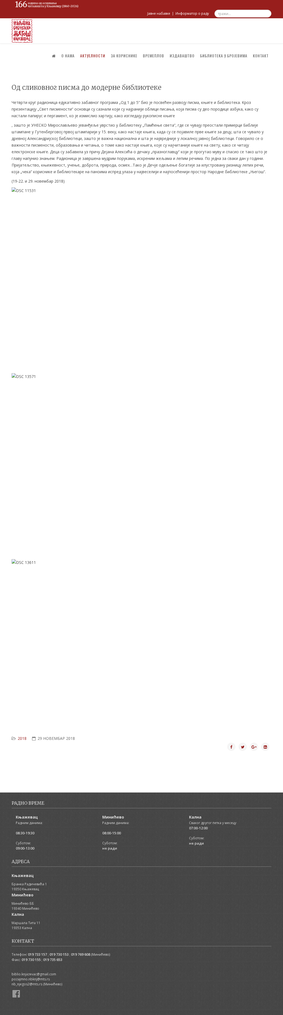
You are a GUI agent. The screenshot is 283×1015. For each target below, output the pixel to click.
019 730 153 (59, 954)
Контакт (261, 55)
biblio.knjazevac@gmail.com (34, 974)
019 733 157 (37, 954)
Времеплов (153, 55)
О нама (68, 55)
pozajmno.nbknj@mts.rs (31, 979)
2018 (22, 738)
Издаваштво (182, 55)
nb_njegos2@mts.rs (27, 984)
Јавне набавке (158, 13)
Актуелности (92, 55)
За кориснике (124, 55)
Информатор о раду (192, 13)
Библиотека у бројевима (223, 55)
